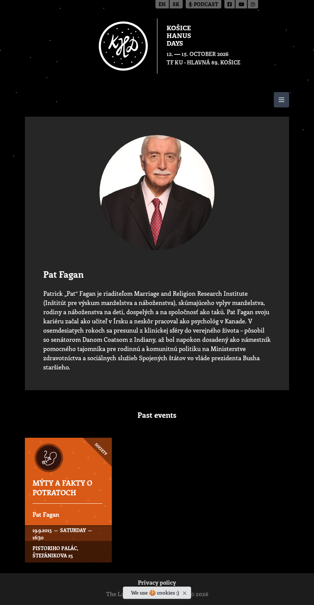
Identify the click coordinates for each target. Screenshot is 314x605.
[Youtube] (242, 4)
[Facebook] (230, 4)
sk (176, 4)
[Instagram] (253, 4)
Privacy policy (157, 583)
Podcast (205, 4)
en (162, 4)
